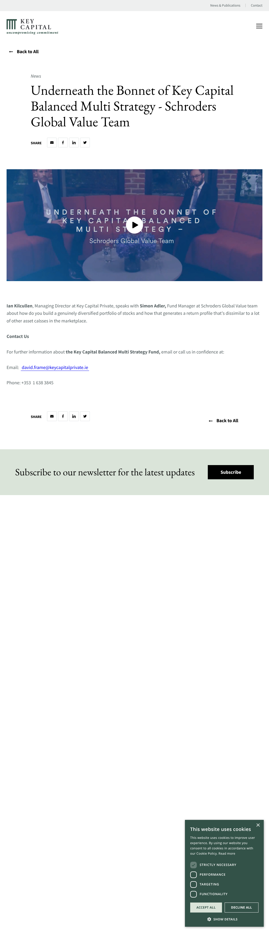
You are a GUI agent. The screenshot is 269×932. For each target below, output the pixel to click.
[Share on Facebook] (63, 143)
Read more (227, 853)
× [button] (258, 826)
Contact (256, 5)
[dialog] (224, 873)
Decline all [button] (241, 907)
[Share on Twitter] (85, 143)
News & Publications (225, 5)
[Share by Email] (52, 143)
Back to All (28, 51)
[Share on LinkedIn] (74, 143)
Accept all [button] (206, 907)
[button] (224, 918)
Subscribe (231, 472)
